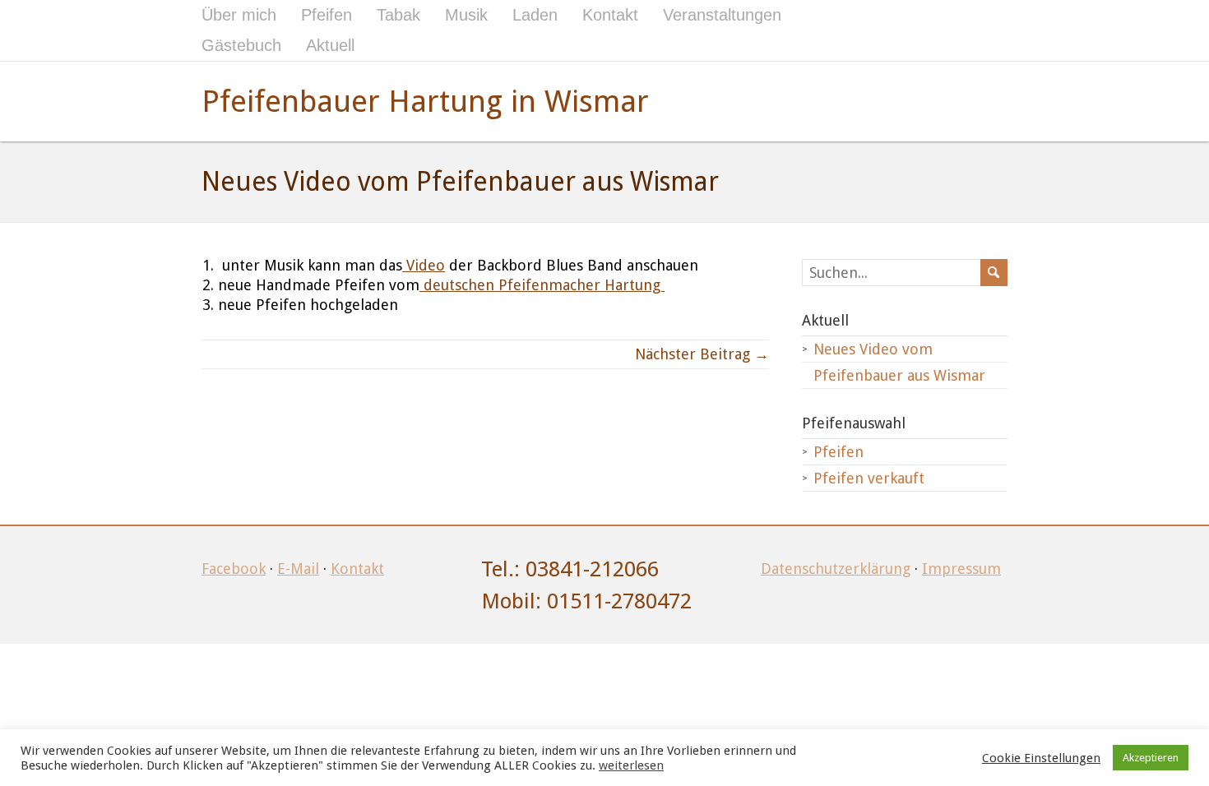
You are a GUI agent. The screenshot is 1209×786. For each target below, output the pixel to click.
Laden (535, 15)
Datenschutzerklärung (835, 568)
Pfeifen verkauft (868, 478)
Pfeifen (326, 15)
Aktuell (330, 45)
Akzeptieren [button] (1151, 757)
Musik (466, 15)
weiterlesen (631, 765)
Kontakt (610, 15)
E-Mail (298, 568)
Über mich (239, 15)
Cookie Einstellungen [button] (1041, 758)
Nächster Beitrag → (702, 354)
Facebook (234, 568)
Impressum (961, 568)
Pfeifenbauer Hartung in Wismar (425, 101)
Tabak (398, 15)
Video (423, 265)
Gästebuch (241, 45)
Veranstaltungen (722, 15)
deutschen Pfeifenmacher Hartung (542, 285)
